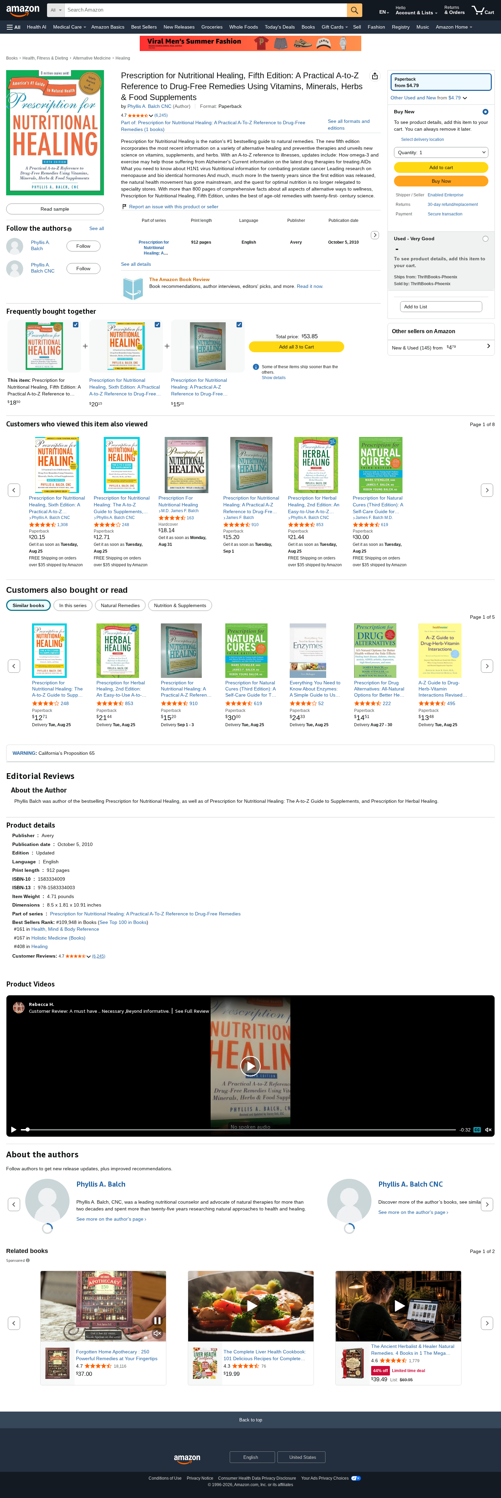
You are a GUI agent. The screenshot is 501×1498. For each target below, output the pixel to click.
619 (258, 703)
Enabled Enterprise (446, 195)
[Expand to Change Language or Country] (387, 13)
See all (96, 228)
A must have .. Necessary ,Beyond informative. (120, 1011)
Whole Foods (243, 27)
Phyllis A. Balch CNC (149, 106)
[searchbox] (206, 10)
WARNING (24, 753)
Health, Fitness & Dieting (45, 58)
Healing (123, 58)
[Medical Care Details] (85, 27)
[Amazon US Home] (187, 1460)
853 (129, 703)
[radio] (441, 82)
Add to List (415, 306)
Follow (83, 246)
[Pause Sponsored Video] (157, 1321)
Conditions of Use (165, 1478)
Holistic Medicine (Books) (58, 938)
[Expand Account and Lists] (436, 13)
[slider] (238, 1129)
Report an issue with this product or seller (173, 206)
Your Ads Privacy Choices (325, 1478)
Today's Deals (280, 27)
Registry (401, 27)
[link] (126, 346)
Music (422, 27)
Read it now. (310, 286)
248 (65, 703)
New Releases (179, 27)
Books (308, 27)
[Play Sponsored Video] (250, 1306)
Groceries (212, 27)
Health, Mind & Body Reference (65, 929)
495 (451, 703)
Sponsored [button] (15, 1260)
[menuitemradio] (477, 1130)
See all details (136, 264)
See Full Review (192, 1011)
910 (193, 703)
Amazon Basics (107, 27)
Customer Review (48, 1011)
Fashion (376, 27)
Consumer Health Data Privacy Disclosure (257, 1478)
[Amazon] (23, 10)
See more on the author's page (109, 1219)
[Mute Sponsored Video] (157, 1334)
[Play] (11, 1130)
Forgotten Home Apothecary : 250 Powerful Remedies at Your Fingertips (116, 1355)
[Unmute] (488, 1130)
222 (387, 703)
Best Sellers (144, 27)
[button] (14, 27)
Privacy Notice (200, 1478)
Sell (357, 27)
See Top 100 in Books (123, 922)
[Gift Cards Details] (346, 27)
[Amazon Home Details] (471, 27)
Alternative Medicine (92, 58)
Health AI (36, 27)
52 (321, 703)
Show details (274, 377)
